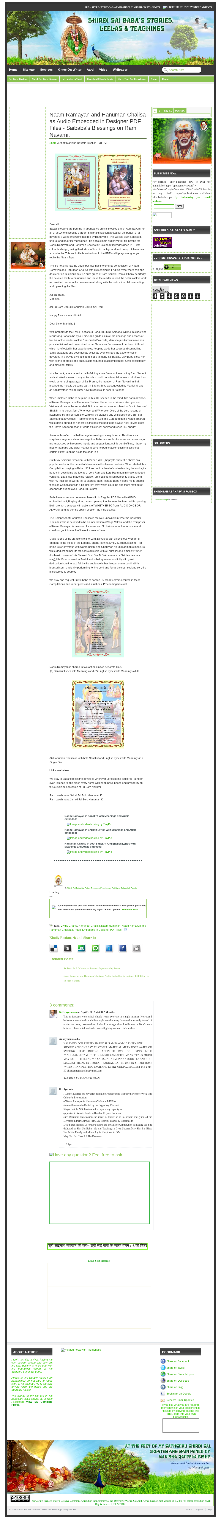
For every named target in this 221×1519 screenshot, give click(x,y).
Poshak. (180, 110)
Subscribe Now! (130, 909)
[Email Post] (125, 929)
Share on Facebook (177, 1361)
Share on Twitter (175, 1367)
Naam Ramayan (110, 925)
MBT (75, 1509)
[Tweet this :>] (111, 948)
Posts (156, 7)
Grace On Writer (69, 69)
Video (103, 69)
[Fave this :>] (98, 948)
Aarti (90, 69)
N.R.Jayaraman (68, 1012)
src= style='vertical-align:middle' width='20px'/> (118, 7)
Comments (205, 7)
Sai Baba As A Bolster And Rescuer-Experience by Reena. (91, 968)
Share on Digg (174, 1387)
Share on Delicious (177, 1380)
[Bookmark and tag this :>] (139, 948)
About (154, 79)
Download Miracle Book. (100, 79)
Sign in (199, 1509)
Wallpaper (120, 69)
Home (13, 69)
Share (53, 142)
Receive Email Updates (180, 1400)
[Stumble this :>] (84, 948)
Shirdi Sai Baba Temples (44, 79)
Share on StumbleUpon (180, 1374)
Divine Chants (69, 925)
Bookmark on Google (178, 1393)
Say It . (168, 110)
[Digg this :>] (70, 948)
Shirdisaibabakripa (161, 500)
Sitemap (29, 69)
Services (46, 69)
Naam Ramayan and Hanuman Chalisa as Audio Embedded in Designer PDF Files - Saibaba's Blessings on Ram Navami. (97, 124)
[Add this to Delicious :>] (56, 948)
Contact (166, 79)
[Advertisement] (110, 96)
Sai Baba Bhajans (18, 79)
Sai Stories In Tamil (72, 79)
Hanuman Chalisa (89, 925)
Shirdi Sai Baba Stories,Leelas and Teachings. (39, 1509)
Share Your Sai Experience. (132, 79)
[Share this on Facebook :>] (125, 948)
